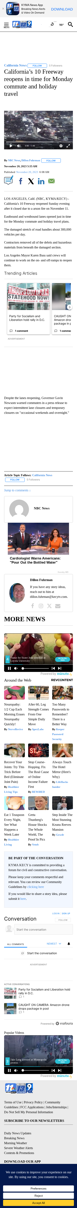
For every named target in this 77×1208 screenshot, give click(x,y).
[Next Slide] (69, 307)
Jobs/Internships (56, 1107)
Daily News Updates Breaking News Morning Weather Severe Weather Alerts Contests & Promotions (19, 1143)
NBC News (14, 160)
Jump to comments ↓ (17, 490)
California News (42, 475)
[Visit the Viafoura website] (64, 1023)
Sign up (66, 913)
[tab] (15, 943)
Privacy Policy (33, 1102)
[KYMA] (26, 24)
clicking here (35, 887)
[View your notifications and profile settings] (69, 944)
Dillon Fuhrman (30, 160)
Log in (56, 913)
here (23, 898)
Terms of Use (13, 1102)
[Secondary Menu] (9, 24)
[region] (38, 969)
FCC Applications (32, 1107)
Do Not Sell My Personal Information (28, 1112)
